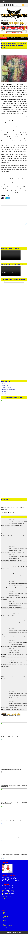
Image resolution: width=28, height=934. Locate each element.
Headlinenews (5, 913)
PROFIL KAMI (4, 391)
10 (3, 890)
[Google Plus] (8, 5)
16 (13, 890)
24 (3, 893)
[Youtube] (12, 5)
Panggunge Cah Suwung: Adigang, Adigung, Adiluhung (11, 769)
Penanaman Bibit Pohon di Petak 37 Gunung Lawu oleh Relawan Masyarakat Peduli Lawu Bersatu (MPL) (14, 837)
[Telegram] (9, 198)
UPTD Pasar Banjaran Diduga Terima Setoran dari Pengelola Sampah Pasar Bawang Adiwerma (14, 855)
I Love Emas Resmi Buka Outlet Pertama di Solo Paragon (11, 736)
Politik (4, 919)
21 (9, 891)
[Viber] (3, 198)
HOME (3, 383)
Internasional (5, 916)
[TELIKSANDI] (14, 13)
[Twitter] (6, 5)
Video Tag (4, 393)
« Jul (3, 898)
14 (9, 890)
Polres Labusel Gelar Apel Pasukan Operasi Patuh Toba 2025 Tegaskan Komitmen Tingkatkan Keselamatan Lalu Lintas (14, 820)
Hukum (4, 920)
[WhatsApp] (5, 198)
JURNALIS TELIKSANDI (6, 387)
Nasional (4, 915)
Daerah (4, 917)
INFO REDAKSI (5, 385)
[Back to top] (24, 930)
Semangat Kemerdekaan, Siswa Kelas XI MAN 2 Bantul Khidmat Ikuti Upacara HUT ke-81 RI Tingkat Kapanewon (14, 531)
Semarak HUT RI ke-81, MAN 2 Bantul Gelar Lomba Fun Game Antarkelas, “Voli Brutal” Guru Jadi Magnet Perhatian (14, 673)
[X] (2, 198)
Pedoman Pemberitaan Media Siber (8, 389)
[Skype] (7, 198)
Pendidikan (5, 923)
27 (8, 893)
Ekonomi (4, 921)
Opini (4, 924)
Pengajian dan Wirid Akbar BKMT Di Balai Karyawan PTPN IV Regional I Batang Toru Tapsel (14, 786)
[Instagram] (10, 5)
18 (4, 891)
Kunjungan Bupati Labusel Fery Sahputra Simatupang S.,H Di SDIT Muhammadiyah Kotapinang (14, 803)
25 (4, 893)
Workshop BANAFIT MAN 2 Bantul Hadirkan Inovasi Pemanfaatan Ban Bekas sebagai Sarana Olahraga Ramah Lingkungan (14, 632)
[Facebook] (4, 5)
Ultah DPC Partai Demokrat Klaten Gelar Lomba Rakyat (17, 564)
